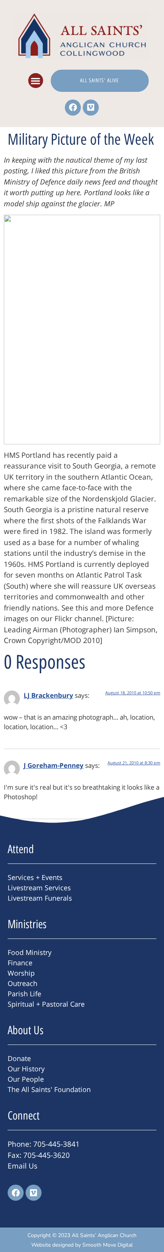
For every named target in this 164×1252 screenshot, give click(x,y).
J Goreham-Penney (54, 765)
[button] (35, 80)
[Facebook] (73, 108)
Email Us (22, 1166)
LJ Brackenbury (48, 695)
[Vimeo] (91, 108)
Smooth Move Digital (107, 1245)
